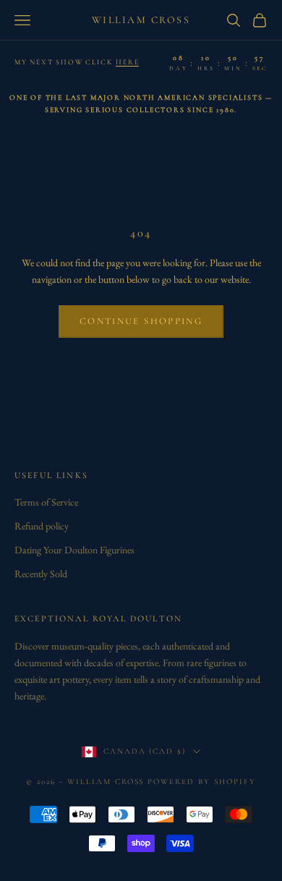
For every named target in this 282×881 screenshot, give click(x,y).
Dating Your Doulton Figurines (74, 549)
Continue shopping (141, 321)
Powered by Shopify (202, 781)
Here (127, 62)
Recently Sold (40, 573)
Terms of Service (46, 501)
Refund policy (41, 525)
